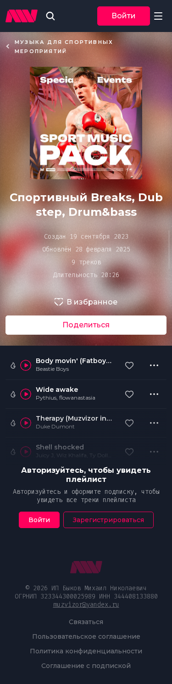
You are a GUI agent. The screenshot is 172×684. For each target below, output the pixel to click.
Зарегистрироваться (108, 520)
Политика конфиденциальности (86, 651)
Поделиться (86, 325)
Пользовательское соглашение (86, 636)
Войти (123, 15)
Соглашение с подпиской (86, 666)
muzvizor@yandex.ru (86, 604)
